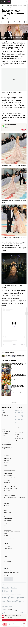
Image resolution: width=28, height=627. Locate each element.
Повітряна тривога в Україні (10, 477)
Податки (5, 510)
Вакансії (16, 436)
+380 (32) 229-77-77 (9, 609)
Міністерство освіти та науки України (12, 531)
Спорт (5, 552)
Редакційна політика (6, 431)
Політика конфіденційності (7, 442)
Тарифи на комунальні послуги (10, 508)
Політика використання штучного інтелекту (6, 445)
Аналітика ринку (7, 544)
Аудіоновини (6, 464)
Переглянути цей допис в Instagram (11, 326)
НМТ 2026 (6, 535)
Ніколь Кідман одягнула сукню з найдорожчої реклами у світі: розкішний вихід (20, 5)
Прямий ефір (6, 460)
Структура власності (19, 438)
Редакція (3, 429)
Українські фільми (8, 520)
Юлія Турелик (7, 18)
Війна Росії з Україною (9, 470)
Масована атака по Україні (9, 478)
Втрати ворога (7, 482)
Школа (5, 533)
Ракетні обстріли (7, 471)
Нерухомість (7, 543)
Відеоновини (6, 462)
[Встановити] (14, 618)
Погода (5, 465)
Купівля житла (7, 546)
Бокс (5, 554)
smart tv (5, 591)
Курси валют (6, 505)
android (5, 587)
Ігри (16, 445)
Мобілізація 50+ (7, 490)
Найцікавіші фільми (8, 518)
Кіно (5, 516)
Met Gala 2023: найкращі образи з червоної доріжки (12, 93)
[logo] (8, 2)
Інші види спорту (7, 561)
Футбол (5, 556)
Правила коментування (19, 430)
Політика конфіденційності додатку (7, 448)
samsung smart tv (14, 591)
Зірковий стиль (9, 5)
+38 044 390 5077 (18, 407)
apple (14, 587)
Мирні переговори (8, 475)
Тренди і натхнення (8, 548)
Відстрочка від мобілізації (9, 495)
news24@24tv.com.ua (6, 407)
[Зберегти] (24, 22)
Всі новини (6, 455)
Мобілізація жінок (7, 492)
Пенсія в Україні (7, 512)
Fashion (3, 5)
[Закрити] (26, 616)
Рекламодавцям (5, 437)
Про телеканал (5, 433)
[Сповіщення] (26, 2)
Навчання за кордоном (9, 538)
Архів (16, 440)
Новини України (7, 458)
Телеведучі (4, 435)
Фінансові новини (8, 507)
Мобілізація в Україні (9, 486)
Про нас (3, 427)
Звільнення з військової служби (10, 488)
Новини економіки (8, 501)
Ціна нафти (6, 503)
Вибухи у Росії (7, 480)
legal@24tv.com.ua (16, 610)
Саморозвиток (7, 537)
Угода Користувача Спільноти (19, 427)
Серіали (5, 525)
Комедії (5, 523)
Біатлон (5, 559)
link (15, 413)
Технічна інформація (19, 432)
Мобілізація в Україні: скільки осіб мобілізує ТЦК (14, 497)
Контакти (17, 434)
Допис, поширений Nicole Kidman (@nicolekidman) (14, 344)
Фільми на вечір (7, 522)
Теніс (5, 558)
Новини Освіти (7, 530)
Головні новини (7, 456)
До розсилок (8, 578)
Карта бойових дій (8, 473)
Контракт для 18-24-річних (9, 493)
